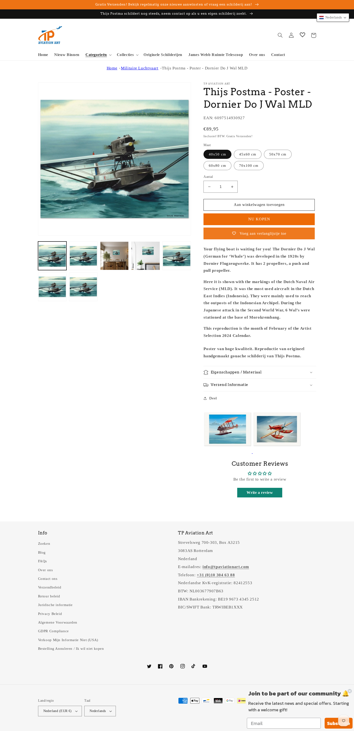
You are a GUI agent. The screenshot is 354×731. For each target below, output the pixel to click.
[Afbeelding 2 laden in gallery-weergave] (83, 256)
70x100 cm (248, 165)
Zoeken (44, 543)
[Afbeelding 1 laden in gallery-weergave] (52, 256)
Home (112, 68)
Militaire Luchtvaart (139, 68)
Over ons (45, 570)
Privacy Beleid (50, 614)
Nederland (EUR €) (57, 711)
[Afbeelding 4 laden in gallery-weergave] (145, 256)
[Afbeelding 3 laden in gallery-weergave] (114, 256)
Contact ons (48, 579)
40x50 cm (217, 154)
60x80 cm (217, 165)
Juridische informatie (55, 605)
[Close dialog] (349, 691)
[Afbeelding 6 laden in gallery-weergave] (52, 287)
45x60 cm (247, 154)
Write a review (260, 492)
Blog (42, 552)
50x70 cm (277, 154)
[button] (98, 55)
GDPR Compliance (53, 631)
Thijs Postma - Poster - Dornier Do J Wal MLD (204, 68)
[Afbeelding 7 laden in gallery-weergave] (83, 287)
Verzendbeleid (49, 587)
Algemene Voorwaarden (58, 622)
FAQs (42, 561)
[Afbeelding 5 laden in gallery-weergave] (176, 256)
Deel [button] (213, 398)
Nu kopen (259, 219)
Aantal (208, 177)
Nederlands (98, 711)
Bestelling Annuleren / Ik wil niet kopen (71, 648)
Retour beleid (49, 596)
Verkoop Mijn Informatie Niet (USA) (68, 640)
